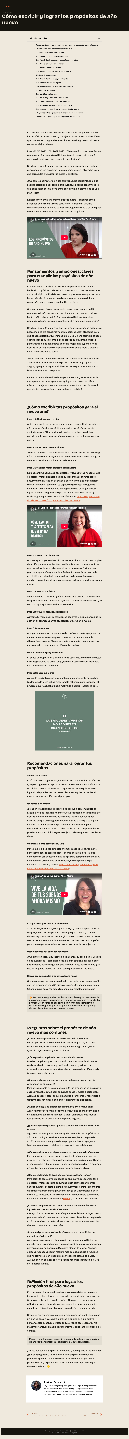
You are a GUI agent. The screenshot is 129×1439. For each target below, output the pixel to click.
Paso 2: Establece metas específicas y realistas (59, 60)
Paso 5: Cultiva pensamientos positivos (55, 71)
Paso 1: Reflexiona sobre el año (51, 53)
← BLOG (6, 6)
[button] (99, 38)
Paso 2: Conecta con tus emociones (54, 56)
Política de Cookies (78, 1431)
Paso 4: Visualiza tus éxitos (50, 68)
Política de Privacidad (61, 1431)
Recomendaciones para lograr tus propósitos (55, 86)
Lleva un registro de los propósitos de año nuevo (59, 109)
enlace (66, 1198)
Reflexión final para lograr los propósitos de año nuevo (58, 117)
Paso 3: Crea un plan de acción (52, 64)
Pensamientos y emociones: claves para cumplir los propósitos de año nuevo (67, 45)
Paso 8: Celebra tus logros (50, 83)
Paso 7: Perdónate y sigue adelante (54, 79)
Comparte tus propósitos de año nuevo (55, 102)
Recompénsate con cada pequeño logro (56, 105)
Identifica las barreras (48, 94)
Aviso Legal (48, 1431)
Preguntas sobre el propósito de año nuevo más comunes (60, 113)
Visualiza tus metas (47, 90)
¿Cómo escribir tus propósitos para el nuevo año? (56, 49)
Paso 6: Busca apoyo (47, 75)
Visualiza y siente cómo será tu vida (54, 98)
